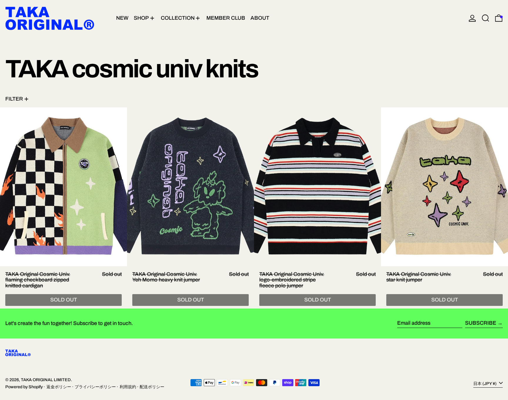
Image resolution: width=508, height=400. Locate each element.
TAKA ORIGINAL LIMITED (46, 379)
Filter (14, 99)
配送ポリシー (152, 386)
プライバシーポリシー (95, 386)
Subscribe (480, 323)
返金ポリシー (58, 386)
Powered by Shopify (24, 386)
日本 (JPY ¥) (485, 383)
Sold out (63, 300)
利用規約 (128, 386)
